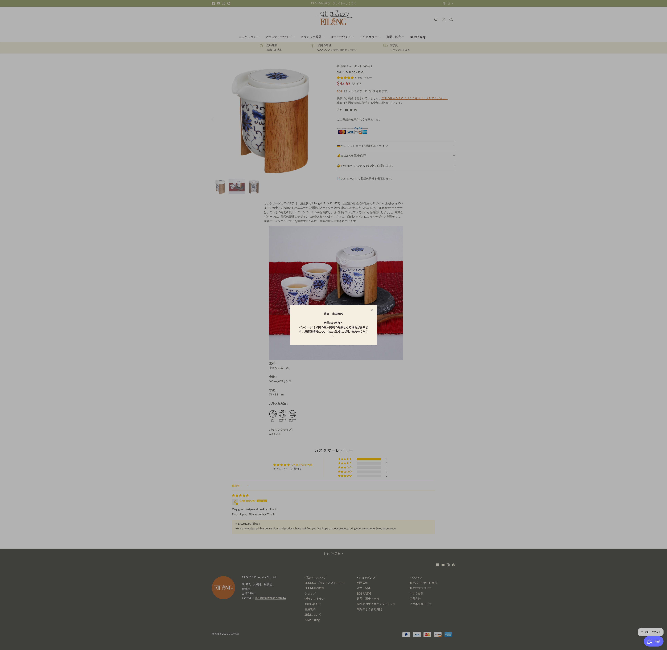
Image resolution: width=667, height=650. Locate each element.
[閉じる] (372, 309)
